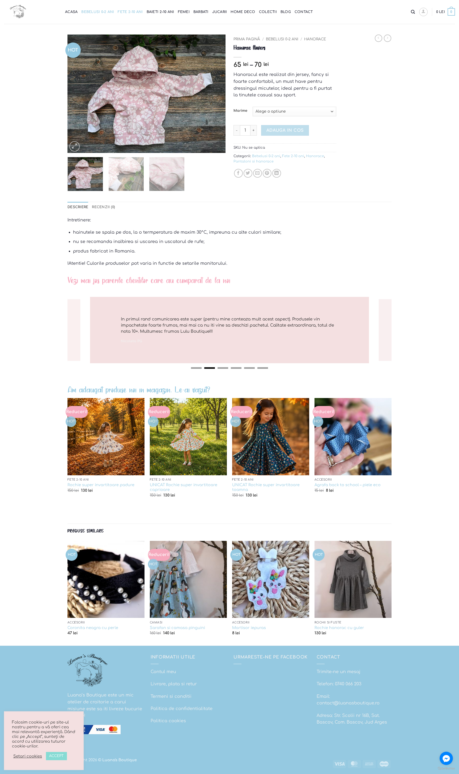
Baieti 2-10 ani (160, 12)
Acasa (71, 12)
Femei (184, 12)
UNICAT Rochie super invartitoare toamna (266, 487)
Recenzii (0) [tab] (103, 207)
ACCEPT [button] (56, 756)
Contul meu (163, 671)
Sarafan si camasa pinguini (177, 628)
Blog (285, 12)
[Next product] (378, 38)
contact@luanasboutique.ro (348, 703)
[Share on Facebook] (238, 173)
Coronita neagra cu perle (92, 628)
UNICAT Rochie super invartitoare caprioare (183, 487)
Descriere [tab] (77, 207)
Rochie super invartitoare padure (100, 485)
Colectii (268, 12)
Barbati (201, 12)
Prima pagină (246, 39)
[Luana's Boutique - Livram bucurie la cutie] (30, 12)
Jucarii (219, 12)
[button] (423, 12)
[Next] (215, 94)
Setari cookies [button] (27, 756)
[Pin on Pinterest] (267, 173)
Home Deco (243, 12)
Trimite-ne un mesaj (338, 671)
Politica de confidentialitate (181, 708)
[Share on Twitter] (248, 173)
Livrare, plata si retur (174, 684)
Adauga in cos (285, 130)
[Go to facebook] (446, 758)
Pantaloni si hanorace (253, 161)
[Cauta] (413, 12)
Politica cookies (168, 721)
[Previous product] (387, 38)
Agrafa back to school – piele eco (347, 485)
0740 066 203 (348, 684)
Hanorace (315, 39)
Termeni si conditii (171, 696)
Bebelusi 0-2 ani (97, 12)
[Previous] (77, 94)
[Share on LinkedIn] (276, 173)
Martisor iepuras (249, 628)
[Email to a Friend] (257, 173)
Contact (304, 12)
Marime (240, 111)
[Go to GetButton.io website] (446, 768)
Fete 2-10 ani (130, 12)
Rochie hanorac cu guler (339, 628)
